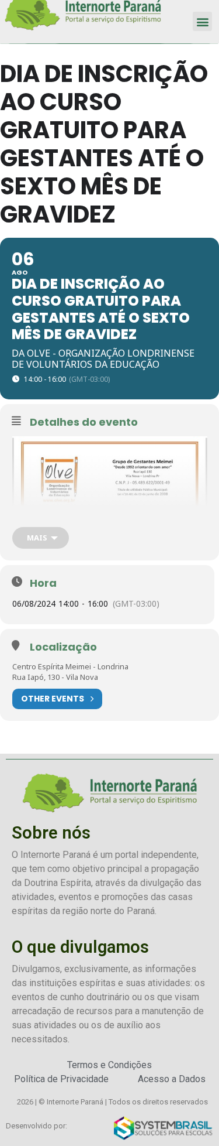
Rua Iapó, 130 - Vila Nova (55, 677)
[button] (202, 21)
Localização (63, 647)
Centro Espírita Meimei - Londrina (70, 666)
